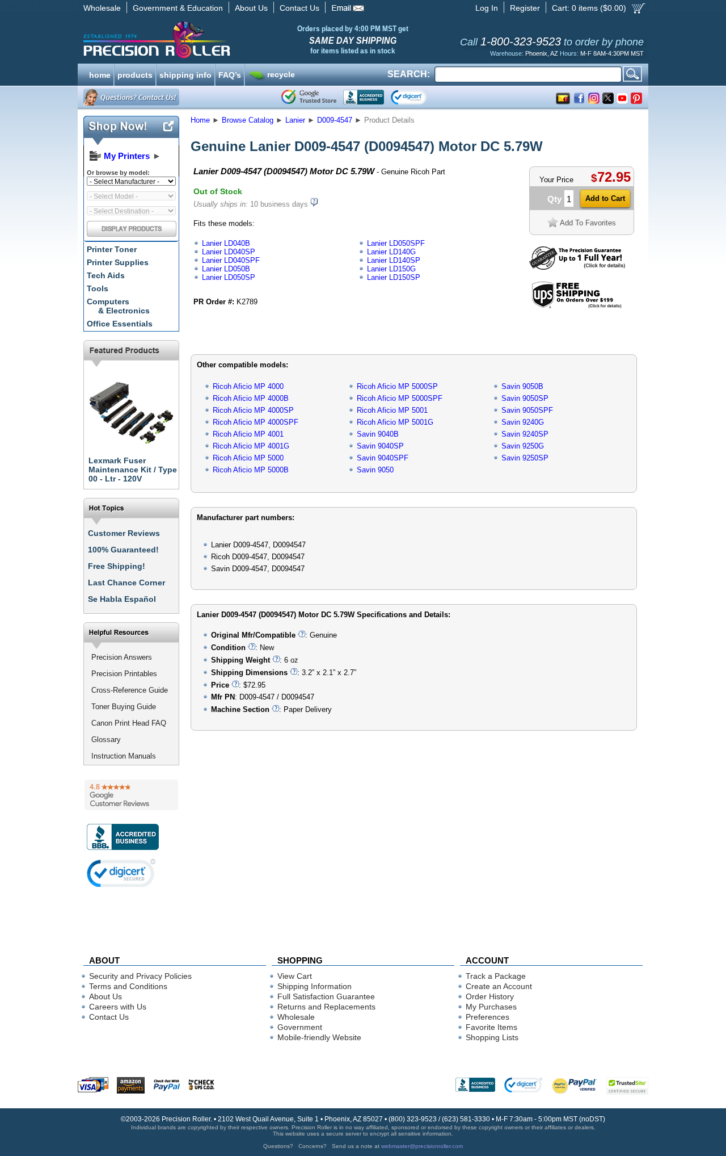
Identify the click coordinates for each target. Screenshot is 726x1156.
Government (299, 1027)
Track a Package (496, 976)
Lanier (295, 120)
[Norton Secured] (418, 97)
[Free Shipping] (576, 306)
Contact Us (299, 7)
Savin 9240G (522, 422)
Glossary (106, 739)
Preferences (487, 1016)
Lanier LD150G (391, 269)
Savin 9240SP (524, 434)
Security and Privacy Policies (140, 976)
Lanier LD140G (391, 252)
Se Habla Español (122, 599)
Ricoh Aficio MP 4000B (251, 398)
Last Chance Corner (126, 582)
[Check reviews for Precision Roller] (131, 795)
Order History (490, 996)
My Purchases (491, 1006)
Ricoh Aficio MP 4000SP (253, 410)
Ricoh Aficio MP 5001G (395, 422)
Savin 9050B (522, 386)
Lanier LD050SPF (396, 243)
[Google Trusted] (308, 97)
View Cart (294, 976)
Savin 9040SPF (382, 458)
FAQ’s (229, 73)
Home (200, 120)
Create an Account (499, 986)
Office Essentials (120, 323)
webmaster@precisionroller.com (422, 1146)
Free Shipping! (116, 566)
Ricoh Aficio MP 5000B (251, 470)
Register (525, 7)
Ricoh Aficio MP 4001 (248, 434)
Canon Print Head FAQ (128, 723)
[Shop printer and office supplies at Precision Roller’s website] (216, 40)
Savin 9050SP (524, 398)
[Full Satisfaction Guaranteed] (577, 267)
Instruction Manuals (123, 756)
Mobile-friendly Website (319, 1037)
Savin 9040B (378, 434)
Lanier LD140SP (393, 260)
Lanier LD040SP (228, 252)
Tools (97, 288)
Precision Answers (121, 657)
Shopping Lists (492, 1037)
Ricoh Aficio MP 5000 (248, 458)
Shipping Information (314, 986)
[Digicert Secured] (121, 872)
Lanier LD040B (226, 243)
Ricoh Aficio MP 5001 (392, 410)
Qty (554, 199)
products (135, 73)
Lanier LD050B (226, 269)
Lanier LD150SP (393, 277)
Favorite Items (491, 1027)
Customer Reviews (124, 533)
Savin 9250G (522, 446)
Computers (118, 306)
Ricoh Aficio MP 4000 (248, 386)
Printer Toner (112, 249)
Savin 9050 (375, 470)
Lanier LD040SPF (231, 260)
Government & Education (178, 7)
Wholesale (102, 7)
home (100, 73)
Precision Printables (124, 673)
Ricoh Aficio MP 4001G (251, 446)
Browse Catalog (247, 120)
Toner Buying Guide (123, 706)
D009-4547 (334, 120)
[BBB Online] (363, 97)
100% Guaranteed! (123, 549)
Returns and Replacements (326, 1006)
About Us (251, 7)
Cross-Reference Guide (129, 690)
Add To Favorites (588, 223)
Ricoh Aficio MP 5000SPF (399, 398)
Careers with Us (117, 1006)
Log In (486, 7)
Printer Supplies (118, 262)
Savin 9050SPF (527, 410)
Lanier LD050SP (228, 277)
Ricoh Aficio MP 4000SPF (255, 422)
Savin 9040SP (380, 446)
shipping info (185, 73)
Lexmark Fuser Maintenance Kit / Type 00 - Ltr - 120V (132, 469)
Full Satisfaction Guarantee (326, 996)
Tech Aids (106, 275)
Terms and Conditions (128, 986)
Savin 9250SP (524, 458)
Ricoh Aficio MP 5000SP (397, 386)
